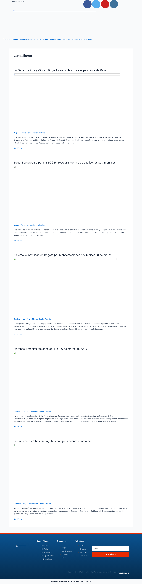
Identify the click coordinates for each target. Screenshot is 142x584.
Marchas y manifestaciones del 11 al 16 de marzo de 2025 (50, 348)
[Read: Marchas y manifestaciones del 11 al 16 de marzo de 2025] (67, 380)
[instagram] (114, 4)
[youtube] (105, 4)
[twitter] (96, 4)
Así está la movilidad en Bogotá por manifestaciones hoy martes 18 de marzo (63, 255)
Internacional (55, 39)
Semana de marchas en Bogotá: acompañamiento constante (52, 441)
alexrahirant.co (124, 573)
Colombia (6, 39)
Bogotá (15, 39)
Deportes (66, 39)
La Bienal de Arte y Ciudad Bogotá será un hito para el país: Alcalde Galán (60, 70)
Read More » (19, 148)
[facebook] (87, 4)
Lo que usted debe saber (82, 39)
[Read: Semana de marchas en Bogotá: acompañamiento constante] (67, 472)
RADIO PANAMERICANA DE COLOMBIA (71, 581)
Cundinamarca (26, 39)
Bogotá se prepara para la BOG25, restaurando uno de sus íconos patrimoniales (65, 162)
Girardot (37, 39)
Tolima (45, 39)
